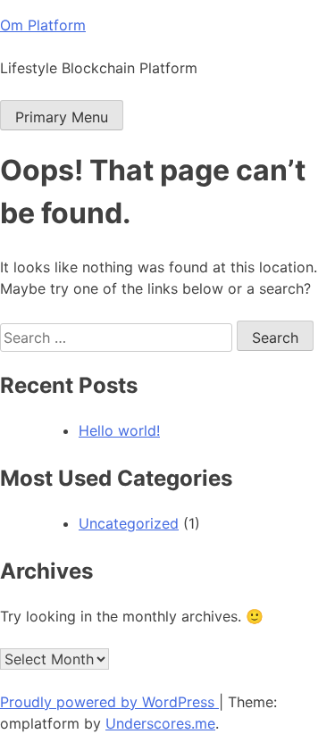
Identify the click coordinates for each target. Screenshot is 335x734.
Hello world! (119, 430)
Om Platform (43, 25)
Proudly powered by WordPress (109, 702)
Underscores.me (160, 723)
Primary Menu (61, 117)
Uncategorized (129, 523)
